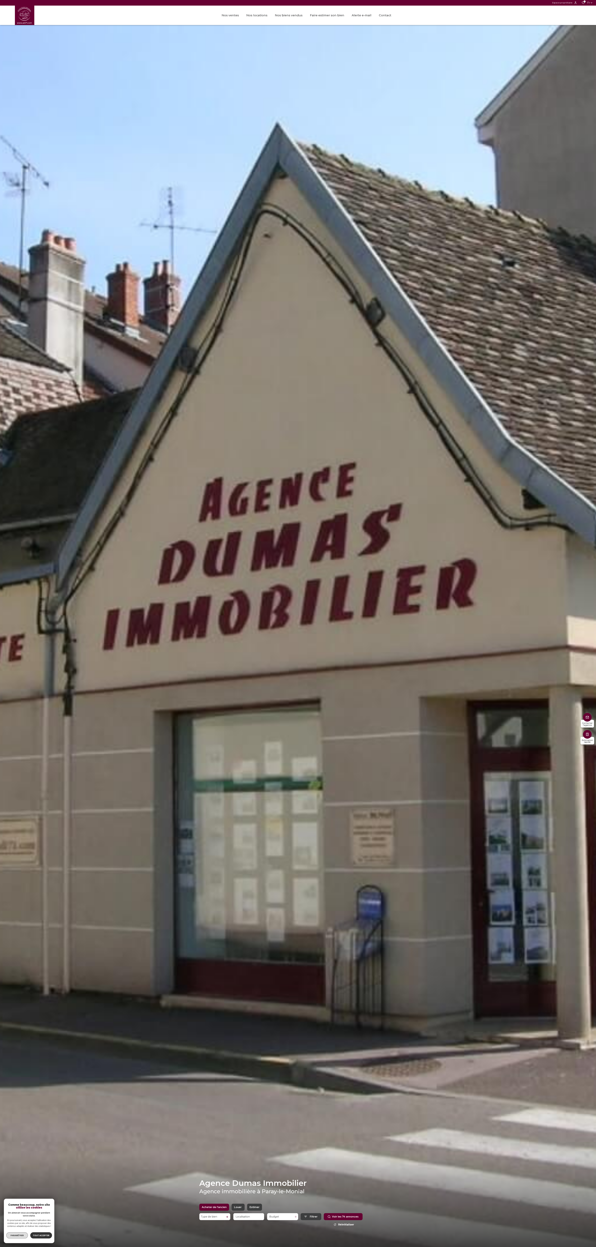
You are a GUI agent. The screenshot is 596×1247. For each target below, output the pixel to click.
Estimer (255, 1207)
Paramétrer (17, 1235)
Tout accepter (41, 1235)
